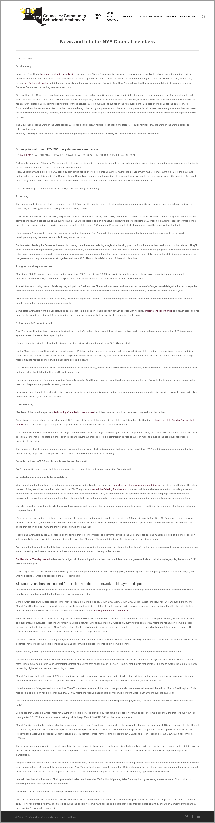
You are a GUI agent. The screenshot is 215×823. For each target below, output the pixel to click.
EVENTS (171, 16)
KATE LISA (25, 155)
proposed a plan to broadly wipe (58, 74)
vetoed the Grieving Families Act (109, 489)
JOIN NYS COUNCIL (112, 16)
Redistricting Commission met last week (74, 412)
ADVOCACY (129, 16)
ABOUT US (99, 16)
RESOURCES (187, 16)
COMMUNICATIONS (151, 16)
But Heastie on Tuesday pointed (33, 559)
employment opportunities (158, 310)
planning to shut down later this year (112, 610)
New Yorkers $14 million (36, 83)
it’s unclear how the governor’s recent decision (136, 485)
